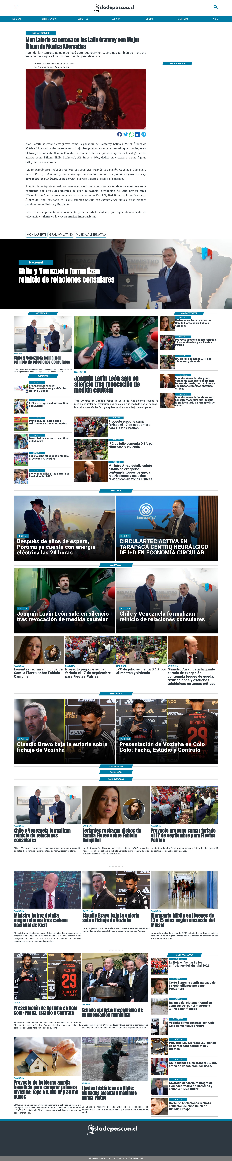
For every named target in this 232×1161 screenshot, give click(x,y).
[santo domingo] (21, 388)
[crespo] (159, 1106)
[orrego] (159, 986)
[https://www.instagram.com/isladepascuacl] (116, 1141)
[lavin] (116, 369)
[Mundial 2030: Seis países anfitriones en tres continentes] (21, 424)
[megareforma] (116, 908)
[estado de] (167, 381)
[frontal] (159, 1006)
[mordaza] (159, 1046)
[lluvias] (115, 1080)
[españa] (21, 459)
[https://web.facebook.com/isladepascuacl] (92, 1141)
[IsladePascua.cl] (16, 8)
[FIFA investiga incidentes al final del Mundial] (21, 406)
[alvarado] (159, 1086)
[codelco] (184, 908)
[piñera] (47, 908)
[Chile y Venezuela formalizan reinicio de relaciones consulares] (43, 351)
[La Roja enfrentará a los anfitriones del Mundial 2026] (159, 966)
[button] (36, 234)
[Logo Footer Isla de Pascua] (115, 1134)
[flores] (167, 323)
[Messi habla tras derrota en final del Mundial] (21, 441)
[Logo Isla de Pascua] (116, 13)
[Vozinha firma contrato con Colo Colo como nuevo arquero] (159, 1026)
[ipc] (167, 362)
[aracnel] (159, 1066)
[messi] (21, 476)
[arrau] (167, 400)
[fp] (167, 343)
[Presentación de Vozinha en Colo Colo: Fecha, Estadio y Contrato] (47, 1000)
